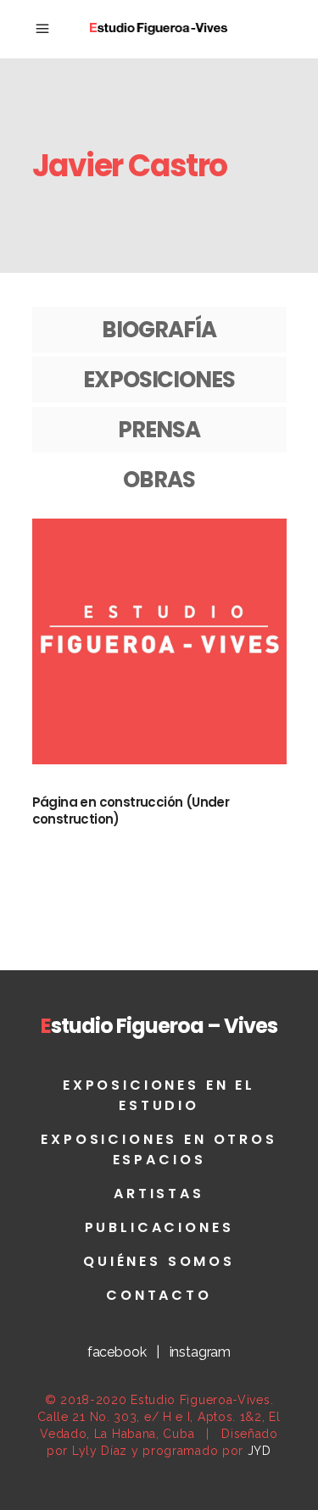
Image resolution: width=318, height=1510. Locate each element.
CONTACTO (159, 1295)
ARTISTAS (159, 1193)
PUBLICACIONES (159, 1227)
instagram (201, 1352)
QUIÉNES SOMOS (159, 1261)
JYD (259, 1450)
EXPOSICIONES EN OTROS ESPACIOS (159, 1149)
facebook (117, 1352)
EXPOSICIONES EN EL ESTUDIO (159, 1095)
